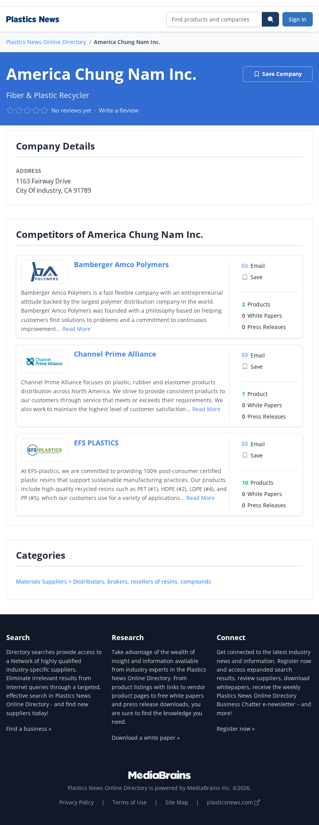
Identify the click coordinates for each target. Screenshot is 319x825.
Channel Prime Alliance (115, 354)
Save (257, 277)
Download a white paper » (146, 737)
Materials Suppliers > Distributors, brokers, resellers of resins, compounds (113, 581)
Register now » (236, 728)
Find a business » (28, 728)
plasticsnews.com (230, 802)
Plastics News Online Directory (46, 42)
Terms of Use (129, 802)
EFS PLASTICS (96, 442)
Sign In (298, 19)
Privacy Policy (76, 802)
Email (258, 265)
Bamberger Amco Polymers (121, 264)
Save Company (282, 73)
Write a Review (118, 110)
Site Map (176, 802)
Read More (76, 328)
